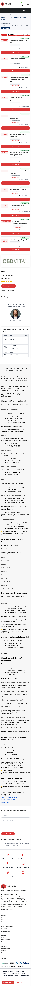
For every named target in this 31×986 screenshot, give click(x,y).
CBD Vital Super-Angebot (18, 240)
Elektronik (3, 935)
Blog (2, 917)
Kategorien (4, 913)
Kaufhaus (3, 955)
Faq (2, 919)
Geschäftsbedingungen (7, 926)
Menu (24, 10)
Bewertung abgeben (8, 286)
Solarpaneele (4, 952)
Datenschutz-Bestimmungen (8, 924)
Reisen (3, 937)
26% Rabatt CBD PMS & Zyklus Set (18, 135)
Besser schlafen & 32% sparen (17, 99)
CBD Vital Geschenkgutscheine (19, 222)
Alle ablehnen (19, 982)
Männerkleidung (5, 946)
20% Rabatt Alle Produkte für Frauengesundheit (19, 154)
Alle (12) (4, 34)
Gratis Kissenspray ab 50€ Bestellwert (18, 172)
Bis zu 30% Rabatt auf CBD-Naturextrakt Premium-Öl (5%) (19, 79)
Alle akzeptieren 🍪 (8, 982)
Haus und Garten (5, 939)
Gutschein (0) (11, 34)
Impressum (4, 928)
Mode (2, 941)
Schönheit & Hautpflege (7, 944)
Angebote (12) (20, 34)
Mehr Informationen (14, 46)
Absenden (8, 833)
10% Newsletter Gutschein (18, 189)
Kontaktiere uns (5, 921)
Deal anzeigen (15, 52)
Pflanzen (3, 950)
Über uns (3, 915)
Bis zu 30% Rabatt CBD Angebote (17, 60)
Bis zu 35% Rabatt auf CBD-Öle (19, 41)
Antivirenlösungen (5, 948)
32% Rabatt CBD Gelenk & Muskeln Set (18, 117)
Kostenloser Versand (17, 205)
